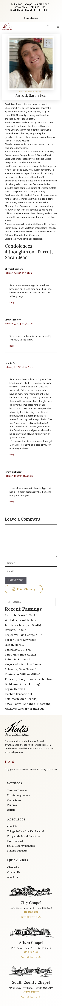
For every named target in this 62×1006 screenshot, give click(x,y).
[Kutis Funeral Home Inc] (7, 27)
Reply (11, 302)
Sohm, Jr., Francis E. (18, 659)
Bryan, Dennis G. (16, 689)
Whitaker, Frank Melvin (20, 620)
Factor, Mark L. (15, 644)
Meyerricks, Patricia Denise (23, 664)
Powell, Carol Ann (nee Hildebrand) (28, 704)
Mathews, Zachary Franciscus (24, 708)
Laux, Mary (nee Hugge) (20, 654)
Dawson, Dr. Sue (15, 630)
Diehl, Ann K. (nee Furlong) (22, 684)
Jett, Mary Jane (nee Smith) (23, 625)
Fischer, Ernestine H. (19, 694)
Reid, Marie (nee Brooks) (21, 699)
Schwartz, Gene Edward (20, 669)
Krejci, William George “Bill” (23, 635)
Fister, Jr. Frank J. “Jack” (21, 615)
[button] (48, 27)
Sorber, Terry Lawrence (20, 639)
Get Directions (31, 917)
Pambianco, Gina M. (18, 649)
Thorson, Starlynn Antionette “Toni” (29, 679)
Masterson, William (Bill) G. (23, 674)
